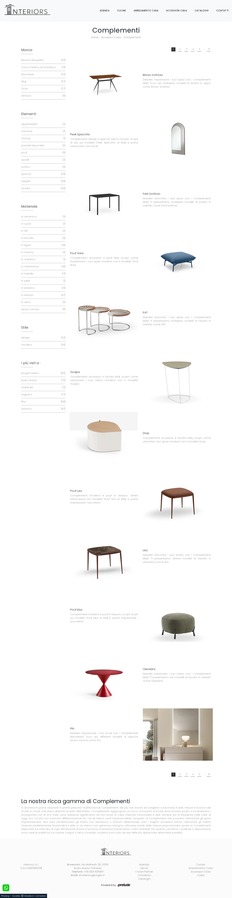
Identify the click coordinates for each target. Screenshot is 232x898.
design (43, 337)
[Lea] (104, 556)
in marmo (43, 252)
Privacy (5, 895)
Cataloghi (201, 10)
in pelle (43, 280)
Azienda (104, 10)
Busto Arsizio (43, 380)
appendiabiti (43, 124)
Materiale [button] (29, 206)
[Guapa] (178, 378)
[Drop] (104, 437)
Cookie (16, 895)
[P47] (104, 318)
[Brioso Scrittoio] (104, 81)
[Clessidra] (104, 675)
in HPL (43, 231)
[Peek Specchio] (178, 140)
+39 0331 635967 (94, 871)
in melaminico (43, 266)
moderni (43, 344)
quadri (43, 159)
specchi (43, 174)
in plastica (43, 288)
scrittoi (43, 167)
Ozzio (43, 88)
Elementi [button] (28, 114)
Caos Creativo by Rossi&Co (43, 67)
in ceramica (43, 216)
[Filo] (178, 734)
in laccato (43, 238)
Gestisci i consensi (35, 895)
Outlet (201, 875)
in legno (43, 245)
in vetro (43, 302)
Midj (43, 81)
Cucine (121, 10)
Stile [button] (24, 327)
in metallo (43, 273)
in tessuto (43, 295)
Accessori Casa (176, 10)
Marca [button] (26, 50)
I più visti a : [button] (31, 363)
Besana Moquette (43, 60)
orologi (43, 138)
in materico (43, 259)
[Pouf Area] (178, 259)
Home (95, 37)
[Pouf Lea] (178, 497)
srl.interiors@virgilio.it (92, 875)
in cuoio (43, 223)
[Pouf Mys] (178, 616)
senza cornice (43, 309)
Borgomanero (43, 373)
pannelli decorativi (43, 145)
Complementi (132, 37)
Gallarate (43, 387)
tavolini (43, 188)
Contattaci (144, 875)
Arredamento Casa (146, 10)
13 (209, 49)
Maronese (43, 74)
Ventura (43, 95)
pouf (43, 152)
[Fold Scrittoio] (104, 199)
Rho (43, 401)
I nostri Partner (144, 871)
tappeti (43, 181)
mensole (43, 131)
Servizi (144, 868)
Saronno (43, 408)
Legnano (43, 394)
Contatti (222, 10)
